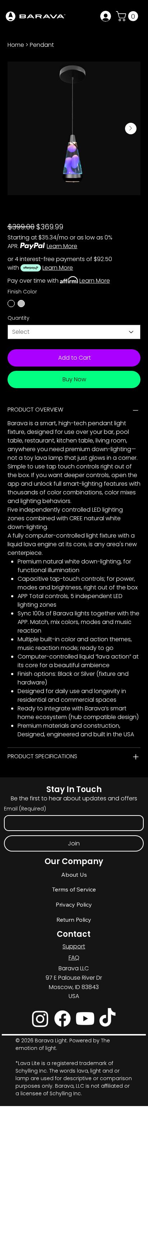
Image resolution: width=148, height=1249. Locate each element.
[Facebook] (62, 1018)
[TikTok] (107, 1018)
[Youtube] (85, 1018)
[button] (128, 16)
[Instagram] (40, 1018)
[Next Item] (131, 128)
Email (25, 808)
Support (74, 946)
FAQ (74, 957)
